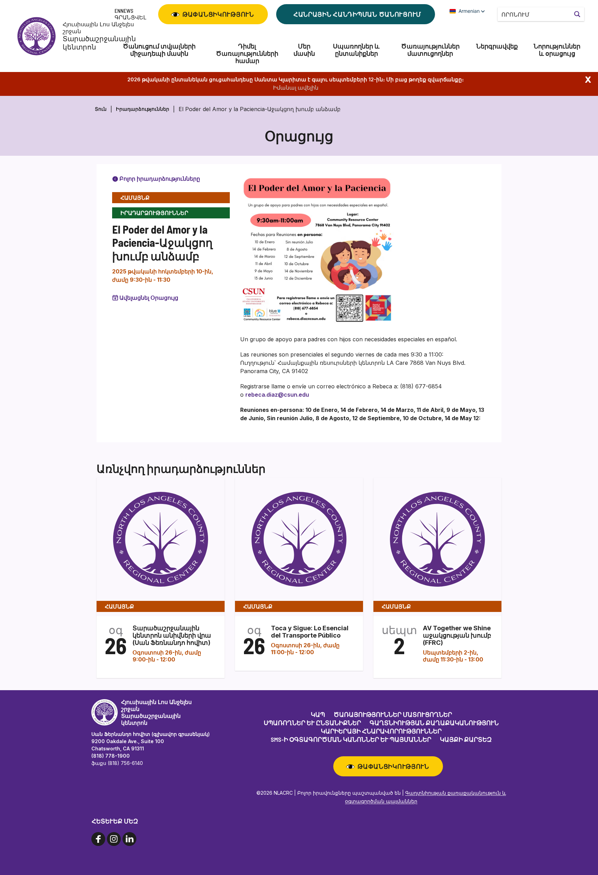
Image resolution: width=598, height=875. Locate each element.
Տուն (101, 109)
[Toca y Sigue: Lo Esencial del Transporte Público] (299, 538)
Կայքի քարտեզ (466, 739)
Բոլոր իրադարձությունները (159, 178)
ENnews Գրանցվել (130, 13)
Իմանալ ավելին (295, 87)
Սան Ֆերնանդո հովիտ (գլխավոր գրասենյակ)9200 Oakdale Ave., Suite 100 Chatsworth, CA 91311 (150, 741)
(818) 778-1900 (110, 756)
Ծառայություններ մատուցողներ (430, 50)
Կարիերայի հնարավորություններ (381, 731)
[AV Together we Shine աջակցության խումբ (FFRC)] (437, 538)
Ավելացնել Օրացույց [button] (148, 297)
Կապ (318, 714)
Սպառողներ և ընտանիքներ (356, 50)
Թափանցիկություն (218, 14)
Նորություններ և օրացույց (557, 50)
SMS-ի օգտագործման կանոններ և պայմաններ (351, 739)
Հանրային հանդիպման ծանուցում (357, 14)
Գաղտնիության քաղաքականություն (434, 723)
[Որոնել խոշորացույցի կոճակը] (577, 14)
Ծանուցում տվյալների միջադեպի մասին (159, 50)
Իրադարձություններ (142, 109)
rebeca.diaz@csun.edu (277, 394)
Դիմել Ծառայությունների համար (247, 53)
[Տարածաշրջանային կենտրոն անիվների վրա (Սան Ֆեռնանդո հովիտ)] (161, 538)
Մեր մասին (304, 50)
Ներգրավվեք (497, 46)
